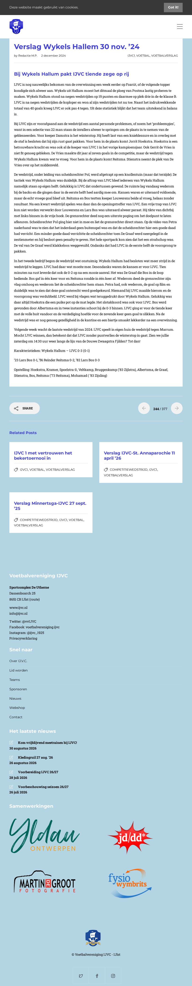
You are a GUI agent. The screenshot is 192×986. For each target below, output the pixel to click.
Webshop (17, 708)
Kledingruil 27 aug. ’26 (35, 757)
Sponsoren (18, 689)
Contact (15, 717)
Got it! (173, 7)
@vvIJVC (29, 621)
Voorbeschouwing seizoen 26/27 (43, 786)
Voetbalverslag (164, 55)
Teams (14, 680)
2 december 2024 (53, 55)
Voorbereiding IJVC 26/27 (38, 772)
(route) (34, 599)
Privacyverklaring (23, 638)
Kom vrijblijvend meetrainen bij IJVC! (47, 742)
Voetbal (143, 55)
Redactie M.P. (28, 55)
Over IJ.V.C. (18, 661)
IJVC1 (131, 55)
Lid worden (18, 670)
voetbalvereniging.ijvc (42, 627)
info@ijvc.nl (18, 613)
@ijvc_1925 (35, 632)
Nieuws (15, 698)
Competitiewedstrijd (129, 469)
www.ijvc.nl (18, 607)
